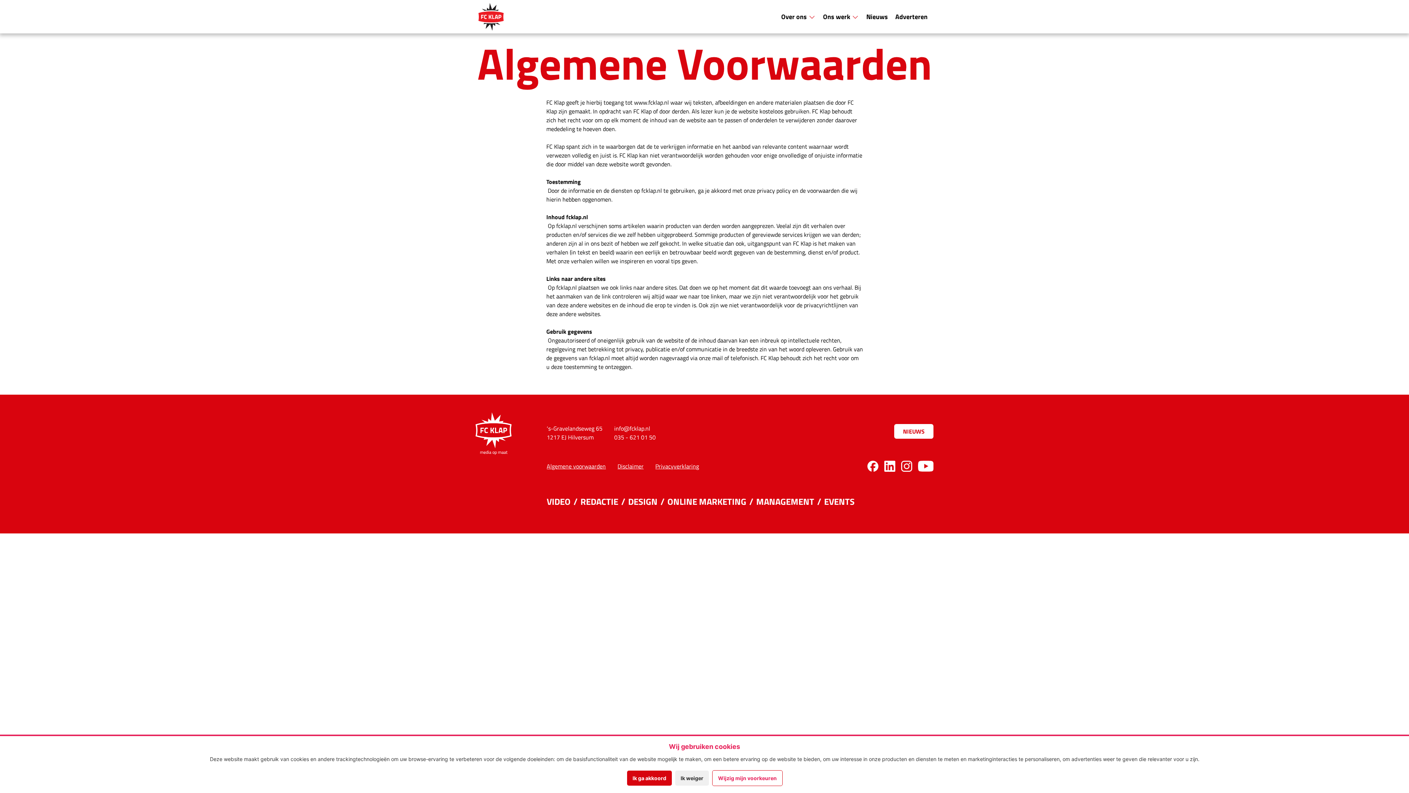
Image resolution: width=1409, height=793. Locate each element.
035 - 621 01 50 (635, 437)
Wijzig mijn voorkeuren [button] (747, 778)
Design (643, 501)
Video (559, 501)
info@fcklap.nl (632, 428)
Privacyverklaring (677, 466)
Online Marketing (706, 501)
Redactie (599, 501)
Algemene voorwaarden (576, 466)
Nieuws (877, 16)
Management (785, 501)
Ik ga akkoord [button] (649, 778)
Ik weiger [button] (692, 778)
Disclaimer (631, 466)
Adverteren (911, 16)
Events (839, 501)
